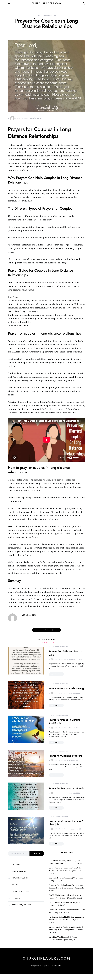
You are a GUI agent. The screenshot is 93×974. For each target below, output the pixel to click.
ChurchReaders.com (47, 3)
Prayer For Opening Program (65, 756)
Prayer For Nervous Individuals (66, 788)
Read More (55, 674)
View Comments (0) (45, 630)
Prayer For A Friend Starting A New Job (66, 822)
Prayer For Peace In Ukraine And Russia (64, 721)
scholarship (17, 898)
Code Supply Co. (56, 966)
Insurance (16, 885)
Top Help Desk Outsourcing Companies (66, 878)
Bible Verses (17, 865)
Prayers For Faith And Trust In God (65, 653)
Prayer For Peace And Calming (66, 688)
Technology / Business (21, 905)
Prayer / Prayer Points (46, 15)
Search (37, 853)
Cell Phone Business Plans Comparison (65, 902)
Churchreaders (21, 118)
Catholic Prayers (19, 871)
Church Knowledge (20, 878)
